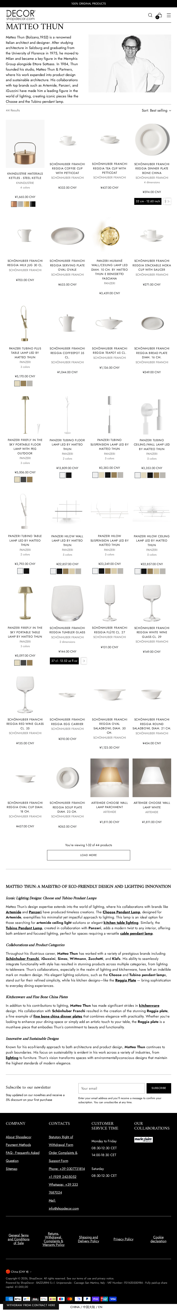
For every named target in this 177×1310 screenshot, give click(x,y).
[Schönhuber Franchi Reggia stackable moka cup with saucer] (152, 235)
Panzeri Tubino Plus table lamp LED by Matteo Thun (25, 352)
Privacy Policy (123, 1239)
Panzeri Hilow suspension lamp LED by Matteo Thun (109, 540)
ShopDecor (35, 1278)
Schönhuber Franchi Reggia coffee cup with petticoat (67, 168)
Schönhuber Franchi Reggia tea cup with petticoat (109, 168)
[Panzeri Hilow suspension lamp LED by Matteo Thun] (109, 511)
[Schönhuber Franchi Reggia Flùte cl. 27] (109, 603)
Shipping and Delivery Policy (88, 1239)
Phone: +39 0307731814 (67, 1168)
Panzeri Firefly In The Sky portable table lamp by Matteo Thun (25, 632)
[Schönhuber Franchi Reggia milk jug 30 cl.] (25, 235)
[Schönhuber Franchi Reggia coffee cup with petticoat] (67, 139)
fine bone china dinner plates (57, 1016)
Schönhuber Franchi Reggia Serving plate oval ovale (67, 265)
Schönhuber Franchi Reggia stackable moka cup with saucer (152, 265)
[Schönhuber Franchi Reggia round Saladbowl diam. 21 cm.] (152, 694)
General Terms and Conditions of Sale (18, 1239)
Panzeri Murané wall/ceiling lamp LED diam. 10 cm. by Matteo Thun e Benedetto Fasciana (109, 270)
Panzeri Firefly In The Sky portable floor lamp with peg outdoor (25, 446)
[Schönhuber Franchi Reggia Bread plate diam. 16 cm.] (152, 323)
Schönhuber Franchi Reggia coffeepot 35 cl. (67, 352)
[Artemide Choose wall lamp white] (152, 778)
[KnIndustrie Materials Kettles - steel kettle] (25, 144)
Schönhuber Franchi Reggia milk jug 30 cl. (25, 263)
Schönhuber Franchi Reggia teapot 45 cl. (109, 350)
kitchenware (149, 1005)
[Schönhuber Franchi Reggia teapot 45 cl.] (109, 323)
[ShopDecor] (21, 15)
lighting (12, 1057)
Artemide (13, 912)
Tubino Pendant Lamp (24, 928)
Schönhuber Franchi (22, 958)
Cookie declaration (158, 1239)
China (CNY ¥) (19, 1272)
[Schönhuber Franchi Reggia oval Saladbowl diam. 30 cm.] (109, 694)
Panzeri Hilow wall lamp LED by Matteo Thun (67, 540)
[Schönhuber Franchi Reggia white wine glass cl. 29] (152, 603)
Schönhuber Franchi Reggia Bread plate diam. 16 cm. (151, 352)
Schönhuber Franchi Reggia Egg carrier (67, 721)
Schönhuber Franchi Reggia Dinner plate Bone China (151, 168)
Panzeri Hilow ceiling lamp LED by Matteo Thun (152, 540)
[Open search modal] (150, 15)
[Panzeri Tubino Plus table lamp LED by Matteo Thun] (25, 323)
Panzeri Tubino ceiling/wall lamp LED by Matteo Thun (152, 444)
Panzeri (35, 912)
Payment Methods (18, 1144)
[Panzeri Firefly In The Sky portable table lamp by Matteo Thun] (25, 603)
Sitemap (11, 1168)
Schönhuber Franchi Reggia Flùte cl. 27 (109, 630)
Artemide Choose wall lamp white (152, 805)
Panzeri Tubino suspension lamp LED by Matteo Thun (109, 444)
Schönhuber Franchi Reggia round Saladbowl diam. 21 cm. (152, 723)
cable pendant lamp (136, 933)
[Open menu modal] (168, 15)
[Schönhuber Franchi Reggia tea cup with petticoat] (109, 139)
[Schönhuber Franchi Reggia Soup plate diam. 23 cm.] (67, 778)
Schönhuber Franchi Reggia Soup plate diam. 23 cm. (67, 807)
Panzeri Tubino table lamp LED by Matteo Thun (25, 540)
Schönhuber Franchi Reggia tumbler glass (67, 630)
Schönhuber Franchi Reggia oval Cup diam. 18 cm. (25, 807)
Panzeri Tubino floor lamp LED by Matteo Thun (67, 444)
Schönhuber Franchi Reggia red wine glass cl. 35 (25, 723)
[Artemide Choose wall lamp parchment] (109, 778)
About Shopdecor (18, 1137)
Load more (88, 855)
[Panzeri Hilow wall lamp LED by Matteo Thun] (67, 511)
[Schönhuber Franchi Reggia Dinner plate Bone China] (152, 139)
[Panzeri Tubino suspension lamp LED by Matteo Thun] (109, 415)
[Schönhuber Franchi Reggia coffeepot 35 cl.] (67, 323)
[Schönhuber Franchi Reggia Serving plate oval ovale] (67, 235)
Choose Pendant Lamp (121, 912)
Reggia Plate (125, 980)
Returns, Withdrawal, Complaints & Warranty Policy (54, 1239)
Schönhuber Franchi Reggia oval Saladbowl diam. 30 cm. (109, 726)
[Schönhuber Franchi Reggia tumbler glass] (67, 603)
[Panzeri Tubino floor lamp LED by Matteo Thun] (67, 415)
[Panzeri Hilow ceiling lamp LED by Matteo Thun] (152, 511)
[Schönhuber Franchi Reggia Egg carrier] (67, 694)
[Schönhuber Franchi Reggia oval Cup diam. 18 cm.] (25, 778)
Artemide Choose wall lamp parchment (109, 805)
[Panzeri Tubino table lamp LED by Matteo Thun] (25, 511)
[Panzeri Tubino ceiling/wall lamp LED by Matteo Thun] (152, 415)
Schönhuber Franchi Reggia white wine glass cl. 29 (151, 632)
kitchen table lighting (121, 922)
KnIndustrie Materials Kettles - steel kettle (25, 175)
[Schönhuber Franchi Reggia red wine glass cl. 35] (25, 694)
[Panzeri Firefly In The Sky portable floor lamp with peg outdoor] (25, 415)
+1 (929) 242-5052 (62, 1176)
